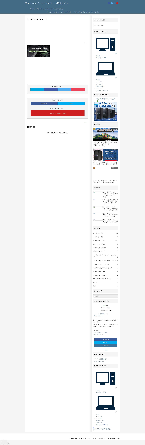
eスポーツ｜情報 (105, 237)
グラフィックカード (105, 251)
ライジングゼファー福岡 (100, 332)
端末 (105, 286)
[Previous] (2, 442)
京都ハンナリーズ (99, 334)
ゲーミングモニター (105, 271)
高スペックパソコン (105, 244)
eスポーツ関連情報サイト (101, 314)
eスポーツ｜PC (105, 233)
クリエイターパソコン (105, 248)
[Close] (8, 443)
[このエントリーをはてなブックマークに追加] (37, 89)
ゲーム (105, 282)
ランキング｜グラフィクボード (105, 268)
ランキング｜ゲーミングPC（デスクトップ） (105, 256)
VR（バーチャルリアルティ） (105, 279)
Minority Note (98, 315)
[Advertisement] (57, 32)
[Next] (5, 442)
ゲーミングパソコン (105, 240)
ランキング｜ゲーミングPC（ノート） (105, 260)
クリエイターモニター (105, 275)
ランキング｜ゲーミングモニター (105, 264)
